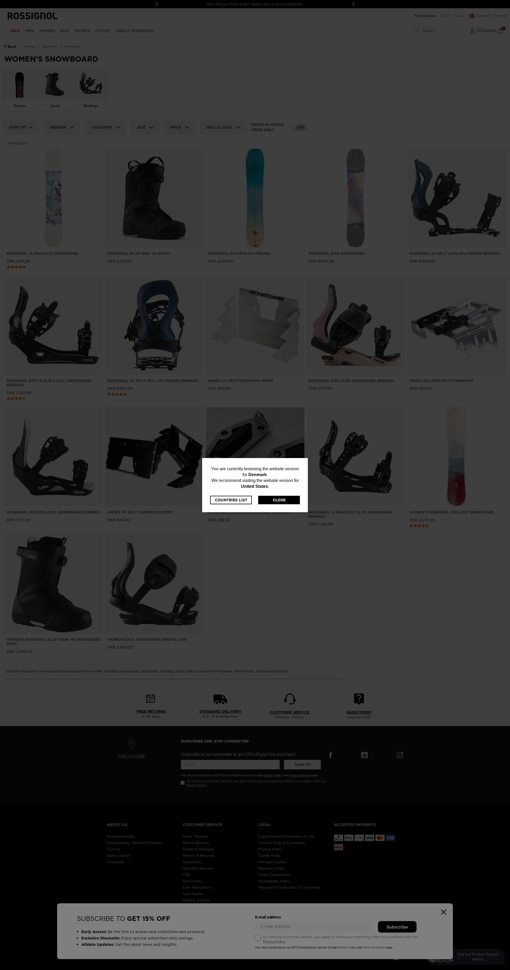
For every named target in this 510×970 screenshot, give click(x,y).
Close (279, 500)
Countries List (231, 500)
